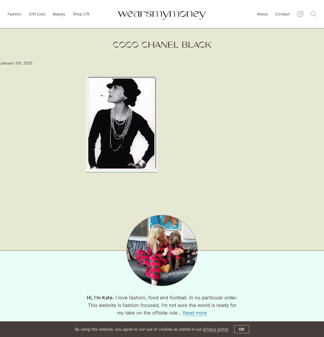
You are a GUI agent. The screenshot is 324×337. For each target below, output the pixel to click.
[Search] (313, 14)
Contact (282, 14)
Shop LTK (81, 14)
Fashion (14, 14)
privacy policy (215, 329)
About (262, 14)
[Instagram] (300, 14)
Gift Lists (37, 14)
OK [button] (242, 329)
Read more (195, 313)
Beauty (59, 14)
